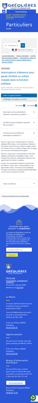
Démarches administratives (15, 16)
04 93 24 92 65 (12, 353)
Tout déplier (31, 105)
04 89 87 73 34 (12, 392)
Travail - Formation (22, 56)
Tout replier (19, 105)
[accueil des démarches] (19, 41)
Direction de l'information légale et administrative (15, 196)
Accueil (8, 14)
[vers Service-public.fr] (22, 50)
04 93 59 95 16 (12, 327)
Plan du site (10, 278)
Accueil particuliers (8, 56)
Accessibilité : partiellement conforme (17, 281)
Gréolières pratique (19, 14)
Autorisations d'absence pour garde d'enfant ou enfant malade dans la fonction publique (19, 60)
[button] (3, 11)
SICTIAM (20, 287)
